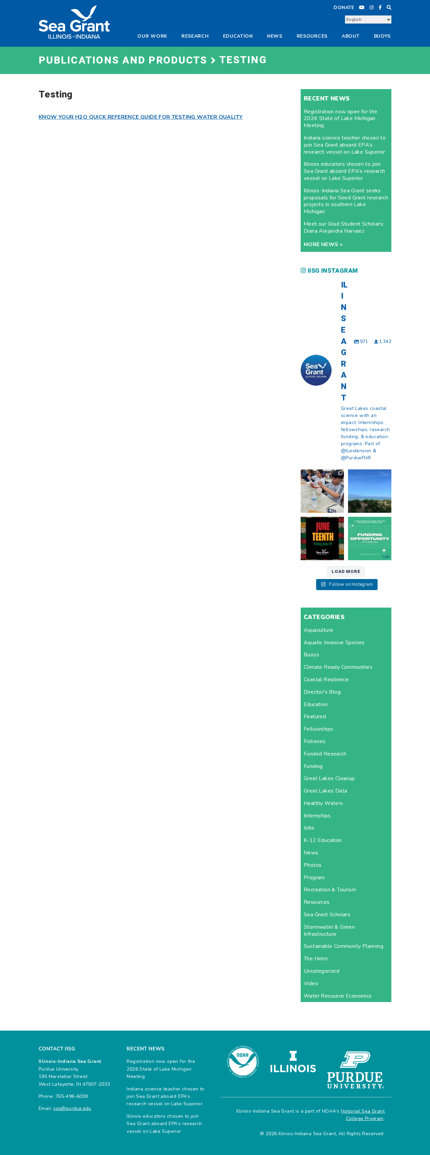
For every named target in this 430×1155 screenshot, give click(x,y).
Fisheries (315, 741)
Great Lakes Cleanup (329, 778)
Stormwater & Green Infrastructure (329, 930)
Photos (312, 865)
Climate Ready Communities (338, 667)
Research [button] (195, 36)
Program (314, 877)
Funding (313, 766)
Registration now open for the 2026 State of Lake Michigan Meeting (341, 118)
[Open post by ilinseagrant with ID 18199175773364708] (322, 538)
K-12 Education (323, 840)
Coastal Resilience (326, 679)
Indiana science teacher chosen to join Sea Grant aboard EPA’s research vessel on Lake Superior (345, 145)
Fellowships (318, 729)
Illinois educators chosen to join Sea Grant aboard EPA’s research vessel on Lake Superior (344, 171)
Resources (317, 902)
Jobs (309, 828)
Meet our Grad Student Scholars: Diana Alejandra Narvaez (344, 227)
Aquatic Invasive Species (334, 642)
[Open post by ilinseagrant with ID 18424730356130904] (369, 538)
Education (238, 36)
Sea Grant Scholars (327, 914)
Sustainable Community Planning (343, 946)
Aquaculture (318, 630)
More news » (323, 244)
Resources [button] (312, 36)
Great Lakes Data (325, 791)
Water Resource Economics (338, 996)
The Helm (316, 958)
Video (311, 983)
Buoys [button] (382, 36)
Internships (317, 815)
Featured (315, 716)
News (275, 36)
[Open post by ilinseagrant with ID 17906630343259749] (369, 491)
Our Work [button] (152, 36)
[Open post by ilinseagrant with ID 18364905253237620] (322, 491)
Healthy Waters (323, 803)
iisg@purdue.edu (72, 1108)
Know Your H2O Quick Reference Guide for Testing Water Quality (141, 117)
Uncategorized (321, 971)
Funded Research (325, 754)
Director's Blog (322, 692)
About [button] (351, 36)
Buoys (311, 654)
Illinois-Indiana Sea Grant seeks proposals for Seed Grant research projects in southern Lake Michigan (346, 201)
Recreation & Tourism (330, 889)
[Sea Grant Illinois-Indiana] (74, 22)
